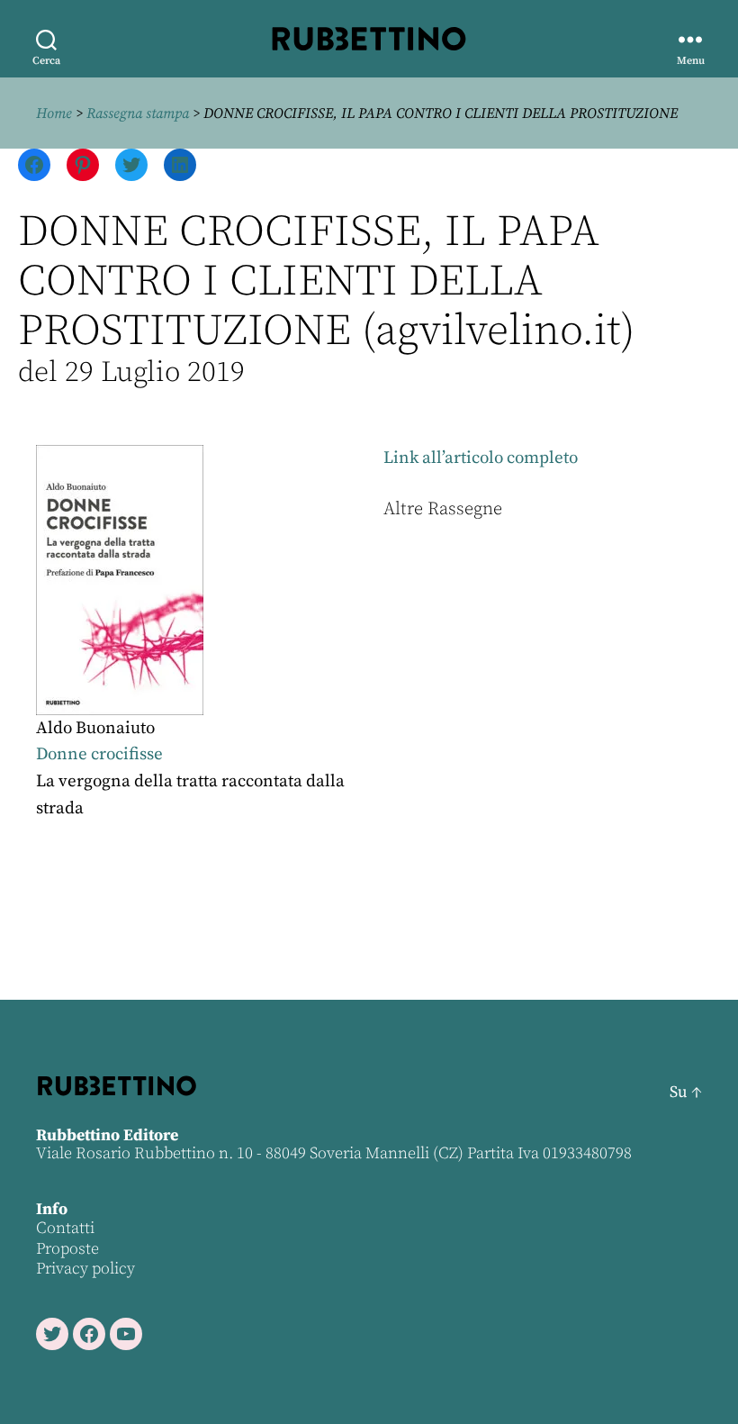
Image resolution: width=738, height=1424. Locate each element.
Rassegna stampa (137, 113)
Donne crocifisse (99, 754)
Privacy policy (85, 1268)
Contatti (65, 1228)
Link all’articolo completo (480, 458)
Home (54, 113)
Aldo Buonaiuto (95, 728)
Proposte (67, 1248)
